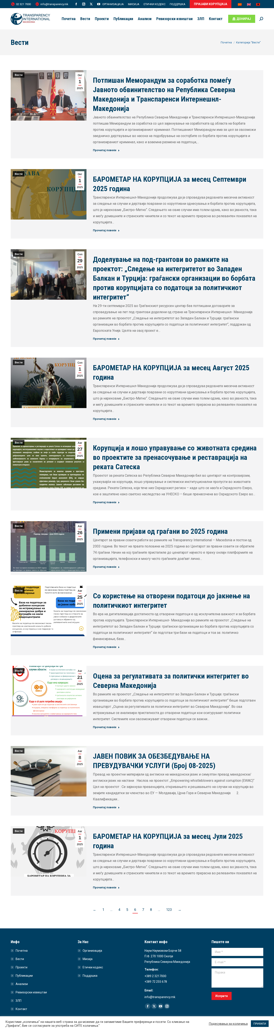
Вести (18, 75)
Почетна (22, 950)
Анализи (22, 984)
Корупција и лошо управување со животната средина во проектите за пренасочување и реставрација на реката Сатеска (175, 457)
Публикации (24, 975)
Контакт (21, 1009)
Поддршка (90, 975)
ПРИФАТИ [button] (259, 1023)
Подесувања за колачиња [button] (228, 1024)
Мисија (87, 959)
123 (169, 910)
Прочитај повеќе (104, 150)
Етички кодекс (93, 967)
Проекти (21, 967)
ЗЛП (18, 1000)
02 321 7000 (23, 4)
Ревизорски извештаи (31, 992)
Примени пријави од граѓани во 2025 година (160, 531)
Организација (92, 950)
